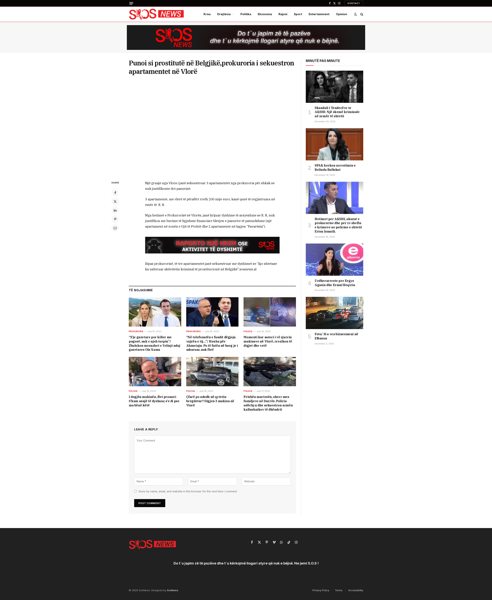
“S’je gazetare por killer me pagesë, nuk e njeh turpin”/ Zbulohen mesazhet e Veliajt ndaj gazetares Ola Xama (154, 343)
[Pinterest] (115, 219)
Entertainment (319, 14)
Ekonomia (265, 14)
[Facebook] (115, 192)
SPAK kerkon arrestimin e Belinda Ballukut (335, 167)
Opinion (341, 14)
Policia (248, 331)
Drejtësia (224, 14)
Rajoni (282, 14)
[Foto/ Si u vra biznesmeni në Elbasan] (334, 313)
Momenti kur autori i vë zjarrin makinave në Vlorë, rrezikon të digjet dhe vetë (268, 341)
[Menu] (131, 3)
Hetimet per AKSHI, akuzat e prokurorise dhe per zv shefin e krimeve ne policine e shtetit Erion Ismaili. (338, 225)
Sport (298, 14)
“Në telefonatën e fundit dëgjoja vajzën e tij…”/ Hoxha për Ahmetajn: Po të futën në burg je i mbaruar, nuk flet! (212, 343)
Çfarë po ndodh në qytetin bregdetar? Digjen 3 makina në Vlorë (210, 401)
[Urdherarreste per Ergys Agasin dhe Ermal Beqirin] (334, 259)
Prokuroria (136, 331)
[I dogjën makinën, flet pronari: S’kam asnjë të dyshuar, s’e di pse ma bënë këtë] (155, 371)
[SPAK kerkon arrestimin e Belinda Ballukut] (334, 144)
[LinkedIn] (115, 210)
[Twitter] (115, 201)
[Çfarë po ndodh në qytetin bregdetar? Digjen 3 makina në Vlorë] (212, 371)
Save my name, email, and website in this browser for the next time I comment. (188, 491)
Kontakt (354, 3)
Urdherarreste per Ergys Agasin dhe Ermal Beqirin (335, 283)
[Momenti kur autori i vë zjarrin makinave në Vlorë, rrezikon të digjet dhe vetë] (270, 312)
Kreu (207, 14)
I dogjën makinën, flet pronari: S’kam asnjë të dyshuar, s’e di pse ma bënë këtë (154, 401)
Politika (245, 14)
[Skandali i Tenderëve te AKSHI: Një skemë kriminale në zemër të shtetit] (334, 87)
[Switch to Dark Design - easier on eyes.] (355, 14)
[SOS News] (157, 14)
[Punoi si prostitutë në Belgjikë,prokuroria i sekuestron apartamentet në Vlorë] (212, 127)
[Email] (115, 228)
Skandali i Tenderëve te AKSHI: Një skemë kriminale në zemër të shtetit (337, 112)
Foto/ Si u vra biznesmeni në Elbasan (336, 336)
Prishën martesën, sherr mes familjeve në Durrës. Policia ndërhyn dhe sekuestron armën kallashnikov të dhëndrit (268, 403)
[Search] (361, 14)
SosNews (172, 590)
